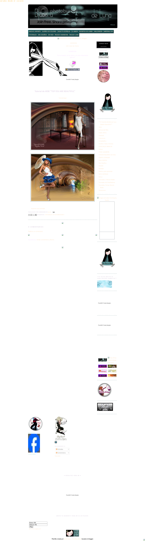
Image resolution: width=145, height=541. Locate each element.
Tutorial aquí (62, 98)
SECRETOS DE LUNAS (86, 31)
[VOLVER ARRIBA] (144, 540)
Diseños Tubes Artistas (106, 144)
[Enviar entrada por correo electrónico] (53, 212)
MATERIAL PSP (108, 31)
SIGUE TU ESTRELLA (64, 31)
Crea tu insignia (32, 454)
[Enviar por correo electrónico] (29, 215)
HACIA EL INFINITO (35, 31)
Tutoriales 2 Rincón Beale (107, 180)
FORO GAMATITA (104, 152)
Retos (100, 177)
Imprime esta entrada (38, 208)
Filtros (101, 149)
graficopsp (67, 539)
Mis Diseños (103, 163)
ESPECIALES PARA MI (105, 146)
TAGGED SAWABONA (61, 35)
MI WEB (50, 35)
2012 (100, 127)
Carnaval (101, 135)
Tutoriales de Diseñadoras (54, 214)
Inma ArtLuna (31, 432)
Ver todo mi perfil (72, 46)
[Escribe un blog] (31, 215)
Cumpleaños (102, 141)
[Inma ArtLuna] (34, 452)
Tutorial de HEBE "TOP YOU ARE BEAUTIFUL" (55, 91)
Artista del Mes (103, 130)
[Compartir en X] (34, 215)
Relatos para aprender (106, 171)
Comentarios (61, 453)
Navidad (101, 169)
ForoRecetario (76, 539)
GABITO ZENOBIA (104, 157)
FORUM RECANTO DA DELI (107, 155)
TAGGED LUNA (74, 35)
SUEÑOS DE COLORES (49, 31)
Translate (57, 456)
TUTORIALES (33, 35)
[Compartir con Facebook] (36, 215)
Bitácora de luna (73, 7)
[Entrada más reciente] (29, 235)
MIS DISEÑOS (42, 35)
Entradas (60, 449)
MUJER (101, 166)
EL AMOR (75, 31)
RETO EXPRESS (103, 174)
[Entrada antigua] (96, 235)
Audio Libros (103, 133)
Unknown (73, 43)
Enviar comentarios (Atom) (45, 240)
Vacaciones (102, 190)
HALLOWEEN (98, 31)
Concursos (102, 138)
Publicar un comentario (35, 231)
